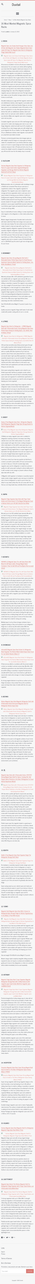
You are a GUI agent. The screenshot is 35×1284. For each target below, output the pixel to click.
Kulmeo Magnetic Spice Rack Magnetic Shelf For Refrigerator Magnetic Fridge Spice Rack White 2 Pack (17, 1129)
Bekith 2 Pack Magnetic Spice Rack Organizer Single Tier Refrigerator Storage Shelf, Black (16, 856)
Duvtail (21, 1280)
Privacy (3, 1254)
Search (3, 1252)
